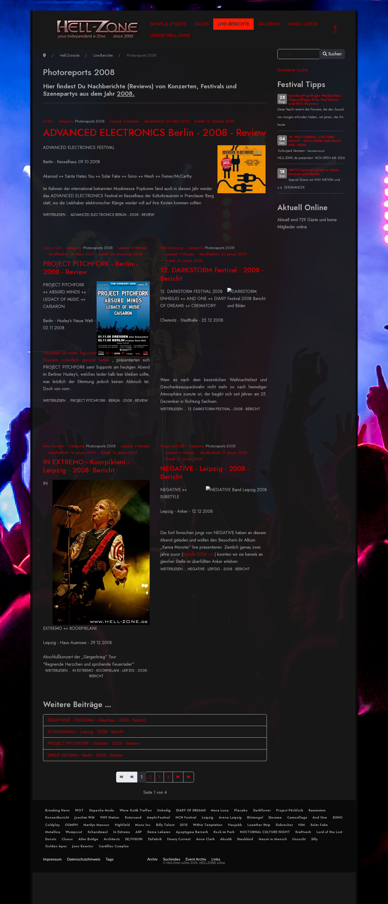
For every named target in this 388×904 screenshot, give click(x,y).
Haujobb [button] (235, 825)
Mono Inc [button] (142, 825)
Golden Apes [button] (56, 846)
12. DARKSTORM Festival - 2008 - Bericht (211, 274)
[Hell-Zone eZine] (98, 29)
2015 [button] (183, 825)
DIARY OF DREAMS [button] (191, 810)
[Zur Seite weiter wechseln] (178, 777)
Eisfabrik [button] (155, 839)
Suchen (334, 54)
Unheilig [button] (164, 810)
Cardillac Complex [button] (114, 846)
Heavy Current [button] (179, 839)
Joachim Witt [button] (84, 817)
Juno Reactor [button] (82, 846)
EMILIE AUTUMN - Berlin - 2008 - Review (85, 755)
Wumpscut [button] (73, 832)
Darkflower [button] (262, 810)
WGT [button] (79, 810)
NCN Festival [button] (186, 817)
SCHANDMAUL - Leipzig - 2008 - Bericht (86, 732)
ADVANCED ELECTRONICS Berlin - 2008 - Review (154, 132)
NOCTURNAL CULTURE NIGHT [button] (265, 832)
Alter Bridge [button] (88, 839)
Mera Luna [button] (220, 810)
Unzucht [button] (299, 839)
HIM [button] (301, 825)
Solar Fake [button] (319, 825)
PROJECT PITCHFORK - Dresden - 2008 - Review (93, 743)
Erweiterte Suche (292, 70)
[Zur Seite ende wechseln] (188, 777)
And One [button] (320, 817)
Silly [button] (314, 839)
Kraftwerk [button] (303, 832)
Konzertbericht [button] (57, 817)
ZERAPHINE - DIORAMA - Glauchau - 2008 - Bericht (96, 720)
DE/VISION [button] (134, 839)
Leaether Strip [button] (258, 825)
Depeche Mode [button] (101, 810)
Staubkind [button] (245, 839)
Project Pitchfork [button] (289, 810)
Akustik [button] (226, 839)
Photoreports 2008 (90, 121)
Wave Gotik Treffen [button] (136, 810)
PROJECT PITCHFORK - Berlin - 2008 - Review (90, 268)
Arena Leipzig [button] (230, 817)
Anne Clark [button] (205, 839)
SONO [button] (337, 817)
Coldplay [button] (52, 825)
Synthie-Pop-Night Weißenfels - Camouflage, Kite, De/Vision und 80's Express (315, 99)
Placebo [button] (241, 810)
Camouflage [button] (297, 817)
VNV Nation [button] (109, 817)
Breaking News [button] (57, 810)
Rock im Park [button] (224, 832)
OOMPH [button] (71, 825)
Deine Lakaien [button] (159, 832)
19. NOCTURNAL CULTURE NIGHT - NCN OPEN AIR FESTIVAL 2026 (315, 140)
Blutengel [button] (255, 817)
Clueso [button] (67, 839)
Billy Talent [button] (165, 825)
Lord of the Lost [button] (329, 832)
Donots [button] (50, 839)
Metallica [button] (52, 832)
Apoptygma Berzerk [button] (192, 832)
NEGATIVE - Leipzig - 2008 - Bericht (204, 472)
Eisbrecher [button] (284, 825)
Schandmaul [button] (98, 832)
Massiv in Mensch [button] (273, 839)
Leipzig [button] (207, 817)
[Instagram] (335, 32)
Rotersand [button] (133, 817)
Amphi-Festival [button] (158, 817)
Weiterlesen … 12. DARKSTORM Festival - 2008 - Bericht (210, 409)
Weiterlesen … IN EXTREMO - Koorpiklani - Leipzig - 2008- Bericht (96, 673)
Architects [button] (112, 839)
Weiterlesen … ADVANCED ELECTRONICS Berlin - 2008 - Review (98, 214)
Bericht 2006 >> (198, 554)
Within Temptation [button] (208, 825)
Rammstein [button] (317, 810)
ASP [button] (138, 832)
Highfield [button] (122, 825)
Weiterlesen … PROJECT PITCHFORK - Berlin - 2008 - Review (95, 400)
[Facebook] (335, 28)
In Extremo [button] (121, 832)
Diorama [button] (275, 817)
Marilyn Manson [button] (96, 825)
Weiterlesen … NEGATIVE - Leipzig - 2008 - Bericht (205, 569)
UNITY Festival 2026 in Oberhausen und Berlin (314, 171)
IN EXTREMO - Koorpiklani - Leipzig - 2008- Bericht (86, 466)
